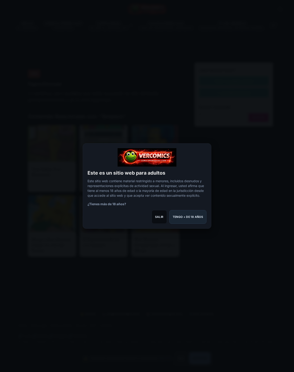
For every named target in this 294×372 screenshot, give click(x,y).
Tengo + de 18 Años (188, 217)
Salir (159, 217)
